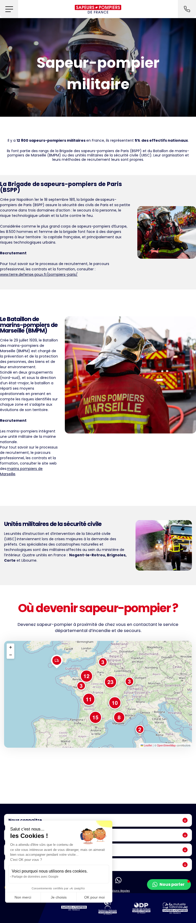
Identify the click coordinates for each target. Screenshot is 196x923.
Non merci (23, 897)
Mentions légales (118, 891)
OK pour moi (94, 897)
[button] (9, 9)
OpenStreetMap (166, 745)
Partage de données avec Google (35, 876)
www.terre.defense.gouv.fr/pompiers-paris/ (39, 274)
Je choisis (59, 897)
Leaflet (147, 745)
